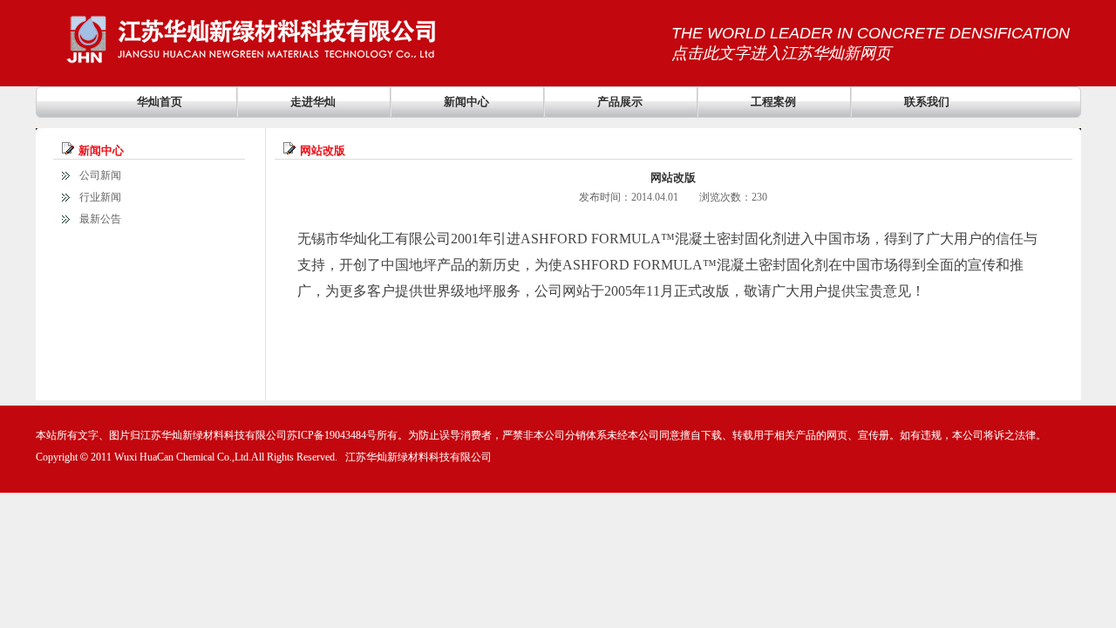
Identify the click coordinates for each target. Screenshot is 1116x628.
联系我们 (926, 101)
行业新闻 (100, 197)
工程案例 (773, 101)
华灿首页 (159, 101)
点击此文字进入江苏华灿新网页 (781, 53)
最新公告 (100, 219)
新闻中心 (466, 101)
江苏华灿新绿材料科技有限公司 (418, 457)
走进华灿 (313, 101)
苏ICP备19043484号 (332, 435)
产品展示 (620, 101)
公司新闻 (100, 175)
